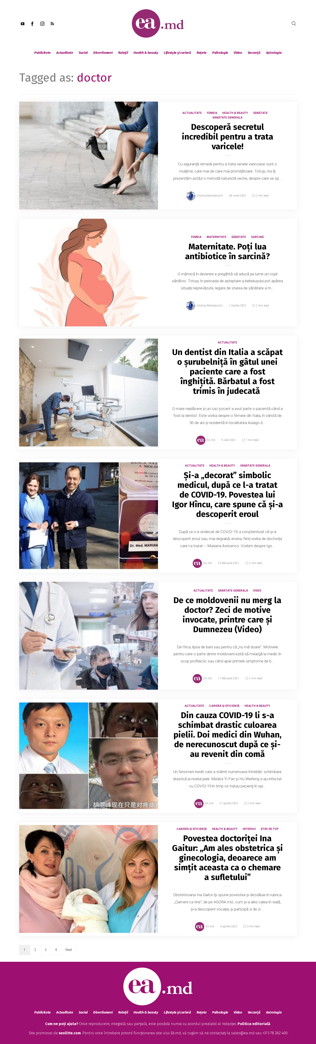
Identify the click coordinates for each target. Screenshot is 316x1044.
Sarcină (257, 237)
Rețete (202, 53)
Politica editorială (254, 1024)
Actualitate (64, 53)
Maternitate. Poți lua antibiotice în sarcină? (227, 251)
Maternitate (216, 237)
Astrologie (274, 53)
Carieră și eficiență (224, 705)
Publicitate (42, 53)
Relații (123, 53)
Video (238, 53)
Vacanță (254, 53)
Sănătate (260, 113)
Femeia (212, 113)
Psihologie (220, 53)
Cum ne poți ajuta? (61, 1024)
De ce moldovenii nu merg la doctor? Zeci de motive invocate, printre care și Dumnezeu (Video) (227, 614)
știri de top (270, 829)
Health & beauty (145, 53)
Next (68, 950)
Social (83, 53)
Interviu (249, 829)
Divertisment (103, 53)
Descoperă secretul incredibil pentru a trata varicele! (227, 137)
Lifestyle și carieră (177, 53)
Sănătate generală (227, 117)
